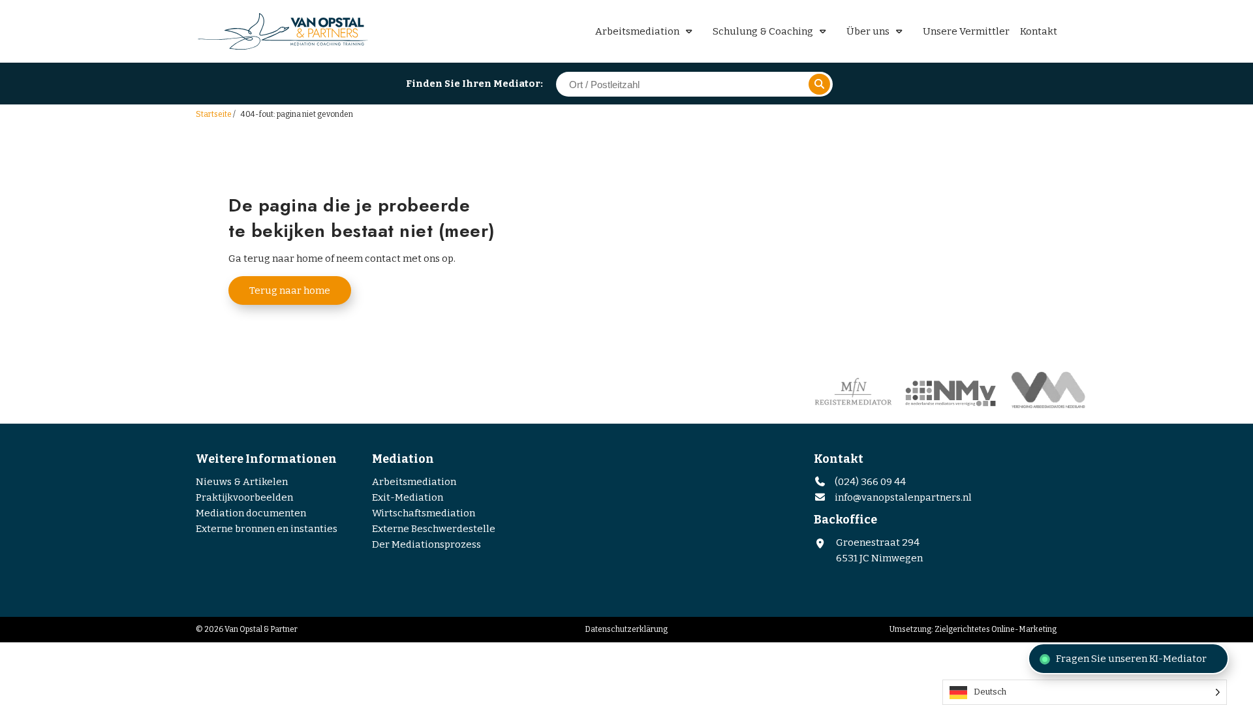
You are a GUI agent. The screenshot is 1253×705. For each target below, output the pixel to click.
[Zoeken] (819, 84)
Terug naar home (289, 290)
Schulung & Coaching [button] (763, 31)
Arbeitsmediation (637, 31)
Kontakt (1038, 31)
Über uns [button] (867, 31)
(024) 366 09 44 (869, 482)
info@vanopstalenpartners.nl (903, 497)
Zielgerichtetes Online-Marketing (996, 629)
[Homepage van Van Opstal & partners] (287, 31)
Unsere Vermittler (966, 31)
